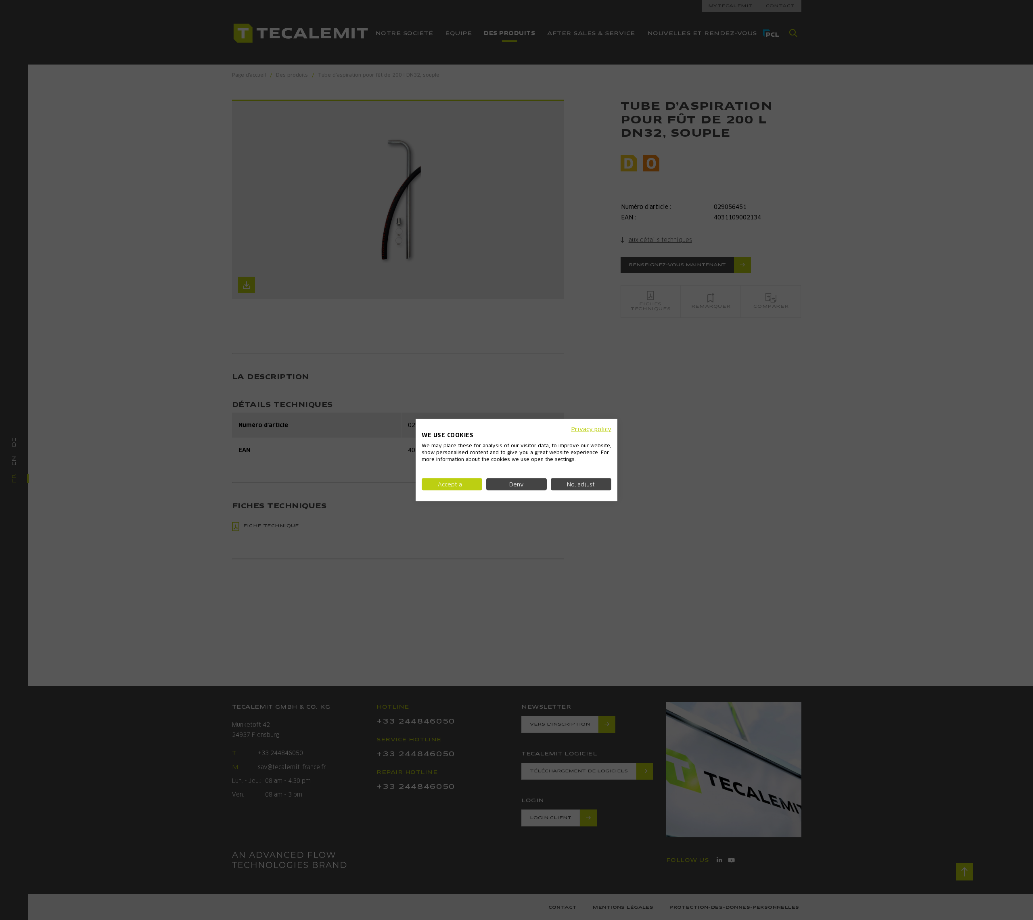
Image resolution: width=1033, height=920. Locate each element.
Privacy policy (591, 428)
